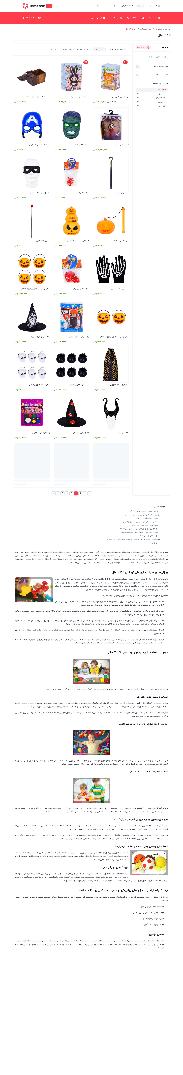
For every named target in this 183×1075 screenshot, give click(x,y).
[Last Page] (54, 493)
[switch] (139, 6)
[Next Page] (58, 493)
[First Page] (89, 493)
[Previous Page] (85, 493)
